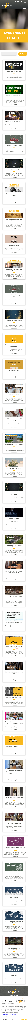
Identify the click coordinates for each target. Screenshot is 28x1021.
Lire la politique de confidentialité (8, 1014)
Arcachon (10, 8)
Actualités (14, 996)
